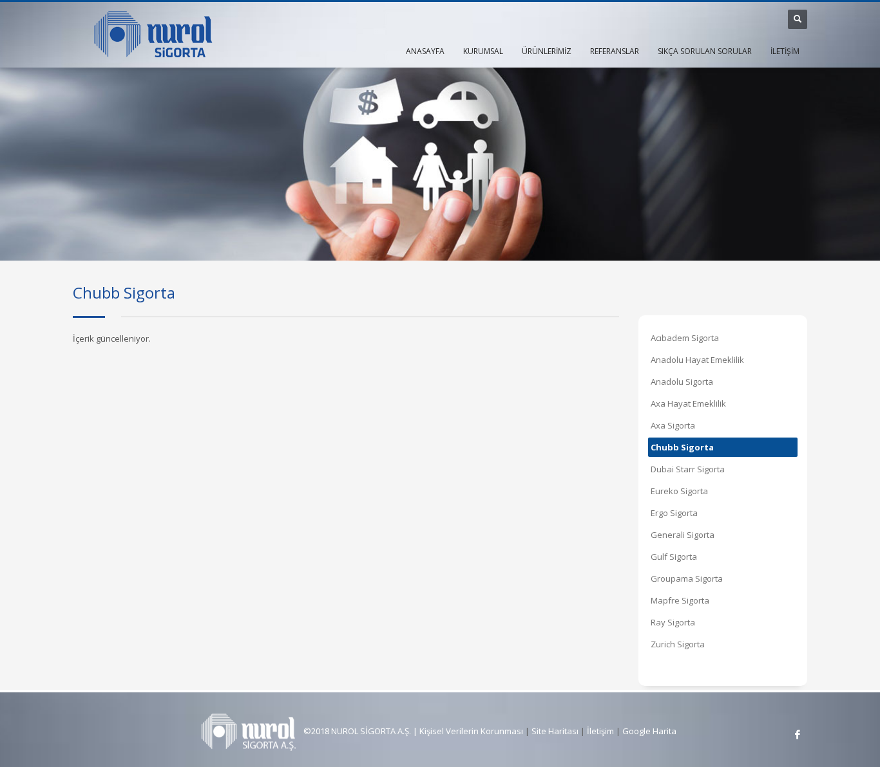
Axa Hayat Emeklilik (688, 403)
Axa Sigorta (673, 425)
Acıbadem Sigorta (685, 338)
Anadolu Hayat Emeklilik (697, 359)
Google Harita (649, 731)
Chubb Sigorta (682, 447)
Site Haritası (555, 731)
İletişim (599, 731)
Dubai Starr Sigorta (688, 469)
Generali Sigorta (682, 535)
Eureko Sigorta (679, 491)
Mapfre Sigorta (680, 600)
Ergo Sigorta (674, 513)
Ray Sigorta (673, 622)
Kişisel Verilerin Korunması (471, 731)
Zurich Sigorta (678, 644)
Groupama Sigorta (687, 578)
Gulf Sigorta (674, 556)
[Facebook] (797, 734)
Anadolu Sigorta (682, 381)
